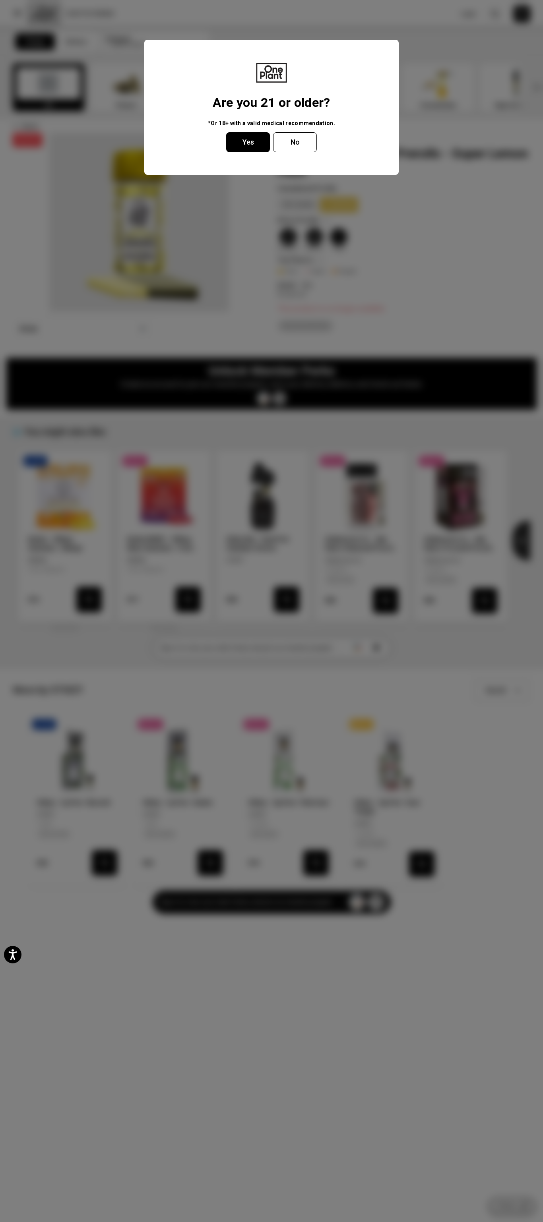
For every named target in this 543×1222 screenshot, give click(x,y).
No (295, 142)
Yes (248, 142)
